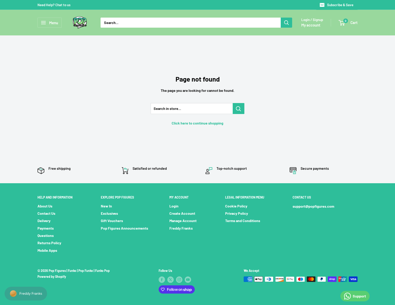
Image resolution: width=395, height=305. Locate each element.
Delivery (44, 220)
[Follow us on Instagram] (179, 279)
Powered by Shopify (51, 276)
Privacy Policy (236, 213)
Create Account (182, 213)
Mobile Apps (47, 250)
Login (174, 206)
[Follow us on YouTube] (188, 279)
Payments (45, 228)
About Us (44, 206)
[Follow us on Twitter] (170, 279)
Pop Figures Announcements (124, 228)
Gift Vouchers (112, 220)
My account (310, 25)
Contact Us (46, 213)
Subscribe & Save (340, 5)
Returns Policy (49, 243)
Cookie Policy (236, 206)
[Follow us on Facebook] (162, 279)
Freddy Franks (181, 228)
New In (106, 206)
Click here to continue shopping (197, 123)
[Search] (286, 23)
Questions (45, 235)
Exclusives (109, 213)
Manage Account (183, 220)
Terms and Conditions (242, 220)
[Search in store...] (238, 108)
